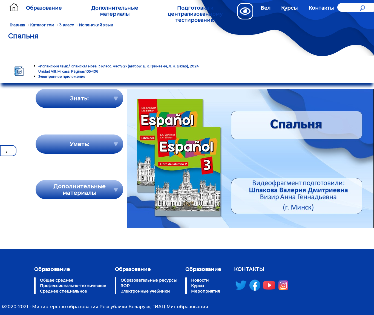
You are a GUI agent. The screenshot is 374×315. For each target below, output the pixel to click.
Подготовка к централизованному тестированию (195, 14)
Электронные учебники (145, 291)
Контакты (321, 8)
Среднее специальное (63, 291)
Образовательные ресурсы (149, 280)
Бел (266, 8)
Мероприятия (205, 291)
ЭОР (125, 285)
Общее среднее (56, 280)
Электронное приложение (61, 77)
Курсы (289, 8)
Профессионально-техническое (73, 285)
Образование (44, 8)
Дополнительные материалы (114, 11)
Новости (200, 280)
